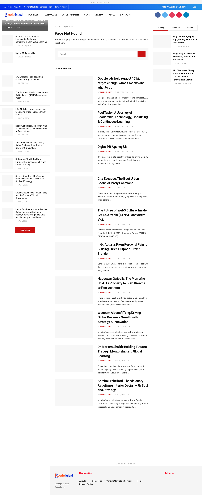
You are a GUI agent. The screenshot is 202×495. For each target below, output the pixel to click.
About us (8, 7)
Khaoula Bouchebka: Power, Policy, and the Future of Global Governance (31, 195)
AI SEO (112, 15)
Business (33, 15)
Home (51, 7)
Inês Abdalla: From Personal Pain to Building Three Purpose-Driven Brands (31, 112)
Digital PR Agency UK (25, 53)
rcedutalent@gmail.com (173, 7)
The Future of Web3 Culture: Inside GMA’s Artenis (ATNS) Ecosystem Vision (32, 95)
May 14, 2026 (119, 395)
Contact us (17, 7)
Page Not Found (69, 26)
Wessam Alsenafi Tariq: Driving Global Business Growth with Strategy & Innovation (30, 145)
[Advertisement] (126, 441)
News (87, 15)
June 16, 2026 (120, 224)
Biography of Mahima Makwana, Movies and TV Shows (184, 56)
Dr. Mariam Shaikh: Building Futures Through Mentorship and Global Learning (31, 162)
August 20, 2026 (121, 126)
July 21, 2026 (120, 188)
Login (195, 7)
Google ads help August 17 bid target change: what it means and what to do (121, 83)
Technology (50, 15)
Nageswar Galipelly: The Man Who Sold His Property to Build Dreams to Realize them (31, 128)
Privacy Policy (61, 7)
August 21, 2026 (121, 92)
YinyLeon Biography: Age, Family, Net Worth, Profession (185, 39)
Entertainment (70, 15)
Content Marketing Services (35, 7)
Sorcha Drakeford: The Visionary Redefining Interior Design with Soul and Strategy (31, 179)
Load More (25, 230)
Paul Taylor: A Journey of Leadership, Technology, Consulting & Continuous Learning (31, 39)
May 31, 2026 (119, 361)
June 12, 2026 (120, 292)
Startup (99, 15)
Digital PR (125, 15)
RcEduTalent (105, 92)
